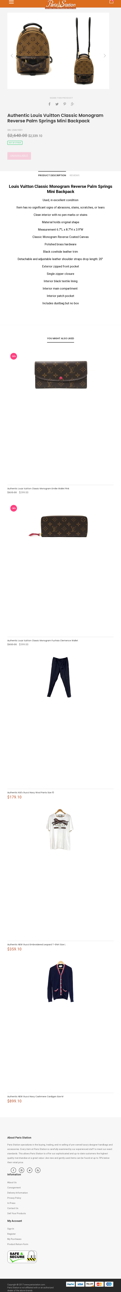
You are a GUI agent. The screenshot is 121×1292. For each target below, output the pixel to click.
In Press (11, 1203)
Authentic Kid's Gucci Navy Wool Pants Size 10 (30, 792)
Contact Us (12, 1208)
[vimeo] (64, 104)
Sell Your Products (16, 1213)
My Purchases (14, 1239)
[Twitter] (57, 104)
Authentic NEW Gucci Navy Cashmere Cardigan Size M (35, 1096)
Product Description (52, 175)
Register (11, 1234)
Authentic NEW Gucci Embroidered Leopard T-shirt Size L (36, 944)
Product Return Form (17, 1244)
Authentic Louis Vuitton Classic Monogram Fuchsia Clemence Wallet (42, 640)
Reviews (75, 175)
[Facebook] (49, 104)
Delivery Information (17, 1193)
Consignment (14, 1187)
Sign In (10, 1229)
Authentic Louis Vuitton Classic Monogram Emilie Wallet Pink (38, 488)
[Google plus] (72, 104)
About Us (12, 1182)
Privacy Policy (14, 1198)
